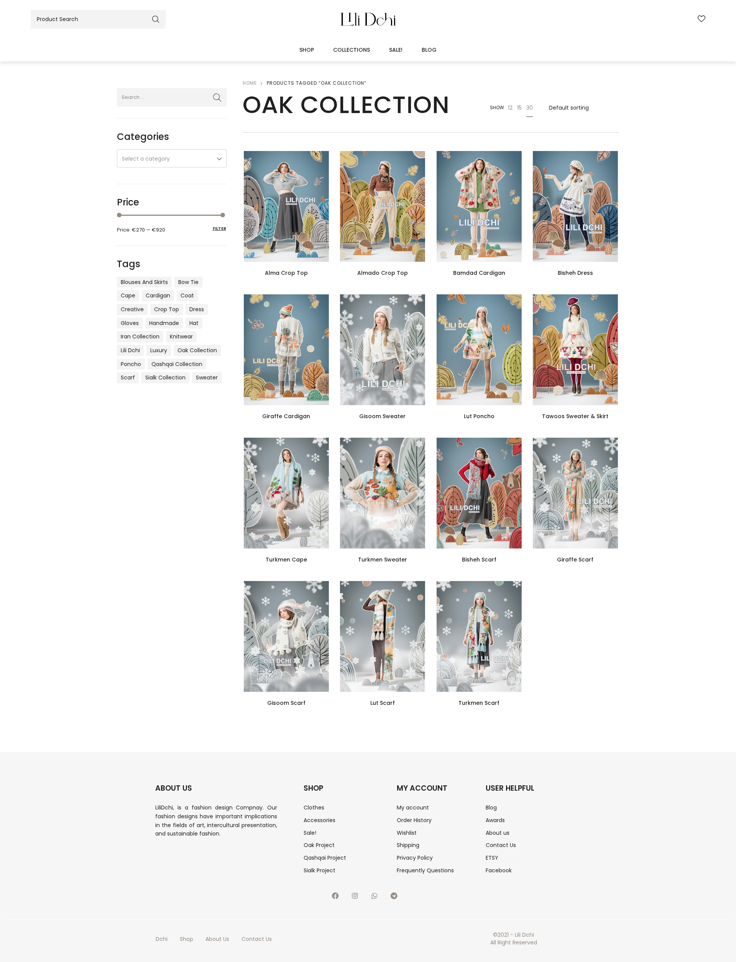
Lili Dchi (130, 350)
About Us (217, 939)
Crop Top (166, 309)
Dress (196, 309)
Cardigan (158, 295)
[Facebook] (339, 899)
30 (529, 108)
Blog (429, 50)
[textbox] (172, 158)
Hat (194, 323)
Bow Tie (188, 282)
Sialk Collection (165, 377)
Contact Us (257, 939)
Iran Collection (140, 336)
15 (519, 108)
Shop (306, 50)
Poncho (131, 364)
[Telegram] (397, 899)
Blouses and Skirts (144, 282)
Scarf (128, 377)
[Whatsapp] (378, 899)
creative (132, 309)
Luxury (158, 350)
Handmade (164, 323)
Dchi (162, 939)
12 (510, 108)
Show (497, 107)
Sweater (207, 377)
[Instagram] (358, 899)
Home (250, 83)
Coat (187, 295)
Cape (128, 295)
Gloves (130, 323)
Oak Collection (197, 350)
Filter (219, 228)
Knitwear (181, 336)
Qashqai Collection (176, 364)
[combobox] (172, 158)
